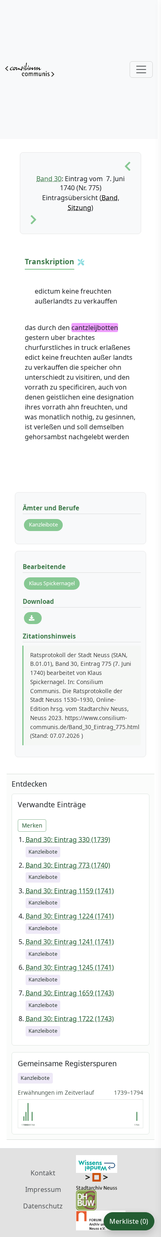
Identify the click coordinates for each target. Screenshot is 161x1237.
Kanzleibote (43, 524)
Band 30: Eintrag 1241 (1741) (70, 941)
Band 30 (49, 178)
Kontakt (43, 1172)
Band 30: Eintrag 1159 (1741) (70, 890)
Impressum (43, 1189)
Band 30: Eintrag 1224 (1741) (70, 916)
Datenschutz (43, 1206)
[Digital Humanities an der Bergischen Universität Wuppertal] (86, 1199)
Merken (32, 825)
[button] (81, 262)
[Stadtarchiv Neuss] (96, 1180)
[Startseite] (29, 69)
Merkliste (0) (128, 1221)
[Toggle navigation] (141, 69)
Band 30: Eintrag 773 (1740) (68, 865)
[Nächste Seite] (33, 220)
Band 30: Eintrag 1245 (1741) (70, 967)
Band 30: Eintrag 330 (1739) (68, 839)
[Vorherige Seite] (127, 166)
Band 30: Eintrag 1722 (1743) (70, 1018)
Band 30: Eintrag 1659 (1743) (70, 993)
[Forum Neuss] (100, 1220)
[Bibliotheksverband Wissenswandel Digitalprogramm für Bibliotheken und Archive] (96, 1163)
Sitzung (79, 207)
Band (110, 197)
